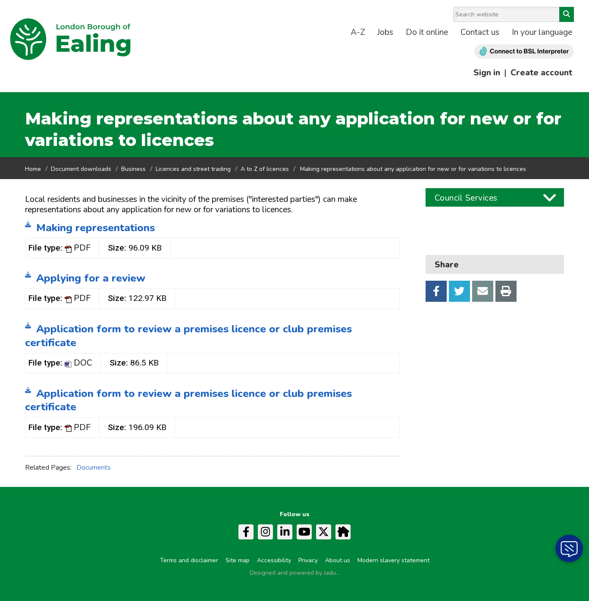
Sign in (486, 72)
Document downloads (81, 169)
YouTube (304, 531)
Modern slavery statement (393, 560)
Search (566, 14)
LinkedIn (284, 531)
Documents (93, 467)
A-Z (358, 32)
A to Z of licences (265, 169)
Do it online (427, 32)
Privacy (308, 560)
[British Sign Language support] (524, 51)
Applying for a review (90, 278)
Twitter (459, 291)
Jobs (385, 32)
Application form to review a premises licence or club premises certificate (188, 336)
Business (133, 169)
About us (337, 560)
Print (506, 291)
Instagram (265, 531)
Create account (541, 72)
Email (482, 291)
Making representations (95, 227)
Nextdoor (343, 531)
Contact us (480, 32)
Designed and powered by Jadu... (295, 573)
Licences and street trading (193, 169)
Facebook (436, 291)
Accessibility (274, 560)
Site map (238, 560)
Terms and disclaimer (189, 560)
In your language (542, 32)
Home (33, 169)
